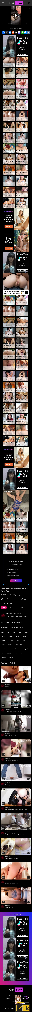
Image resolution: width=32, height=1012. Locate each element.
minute (9, 653)
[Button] (4, 607)
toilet (4, 640)
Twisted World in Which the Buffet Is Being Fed (17, 809)
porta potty (25, 649)
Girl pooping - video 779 (11, 760)
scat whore (15, 649)
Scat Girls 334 (9, 907)
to (22, 653)
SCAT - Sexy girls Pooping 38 (13, 711)
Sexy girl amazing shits (11, 883)
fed (18, 640)
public (24, 636)
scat (20, 632)
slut (3, 644)
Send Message (10, 616)
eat (8, 632)
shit (14, 632)
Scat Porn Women (17, 622)
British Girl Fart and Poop (12, 736)
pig (24, 640)
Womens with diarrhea (11, 858)
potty (11, 657)
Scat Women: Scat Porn (17, 627)
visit (16, 653)
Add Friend (19, 616)
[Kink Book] (3, 615)
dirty (10, 636)
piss (26, 632)
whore (10, 644)
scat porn (5, 649)
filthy (17, 636)
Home (8, 995)
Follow (25, 616)
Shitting (7, 785)
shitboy (7, 686)
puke (3, 636)
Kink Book (9, 613)
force (11, 640)
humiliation (19, 644)
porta (4, 657)
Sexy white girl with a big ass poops (15, 834)
